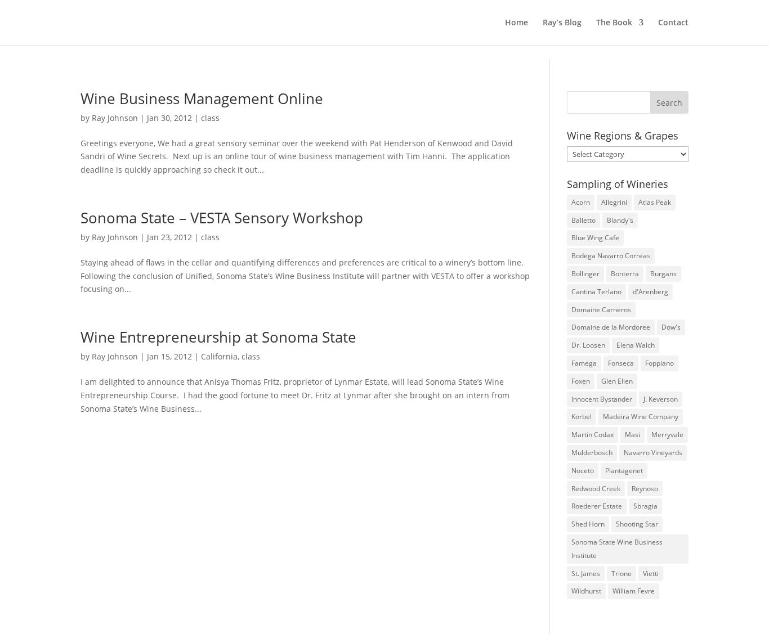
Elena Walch (635, 345)
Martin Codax (592, 434)
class (210, 118)
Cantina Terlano (596, 291)
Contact (673, 23)
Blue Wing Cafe (595, 237)
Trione (621, 573)
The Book (614, 23)
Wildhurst (586, 591)
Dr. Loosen (588, 345)
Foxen (580, 381)
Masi (632, 434)
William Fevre (633, 591)
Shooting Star (637, 524)
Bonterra (625, 273)
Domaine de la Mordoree (610, 327)
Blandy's (620, 220)
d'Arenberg (650, 291)
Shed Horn (588, 524)
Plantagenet (624, 470)
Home (516, 23)
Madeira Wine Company (640, 416)
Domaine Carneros (601, 309)
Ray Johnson (115, 118)
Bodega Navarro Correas (610, 255)
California (219, 356)
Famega (584, 363)
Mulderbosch (591, 452)
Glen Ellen (617, 381)
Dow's (671, 327)
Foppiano (659, 363)
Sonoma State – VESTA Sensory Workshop (222, 218)
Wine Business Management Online (202, 98)
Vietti (651, 573)
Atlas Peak (654, 202)
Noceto (582, 470)
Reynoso (645, 488)
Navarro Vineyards (653, 452)
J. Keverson (660, 399)
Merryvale (667, 434)
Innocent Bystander (601, 399)
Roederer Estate (596, 506)
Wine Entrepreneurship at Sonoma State (218, 337)
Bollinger (585, 273)
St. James (585, 573)
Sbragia (645, 506)
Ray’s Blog (562, 23)
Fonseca (621, 363)
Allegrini (614, 202)
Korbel (581, 416)
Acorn (580, 202)
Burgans (663, 273)
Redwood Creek (595, 488)
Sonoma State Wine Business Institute (617, 548)
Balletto (583, 220)
